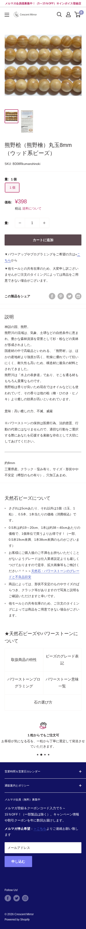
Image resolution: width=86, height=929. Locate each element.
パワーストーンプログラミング (23, 682)
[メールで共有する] (78, 296)
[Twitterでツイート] (69, 296)
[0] (77, 14)
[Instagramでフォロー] (25, 898)
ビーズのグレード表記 (62, 659)
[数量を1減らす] (20, 223)
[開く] (59, 14)
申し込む (18, 861)
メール (54, 741)
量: (7, 223)
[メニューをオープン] (7, 15)
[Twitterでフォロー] (16, 898)
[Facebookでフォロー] (8, 898)
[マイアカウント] (68, 14)
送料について (32, 208)
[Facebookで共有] (52, 296)
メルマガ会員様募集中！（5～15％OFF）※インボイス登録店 (43, 3)
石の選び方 (43, 702)
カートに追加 (43, 240)
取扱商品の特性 (24, 660)
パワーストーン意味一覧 (62, 682)
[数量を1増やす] (44, 223)
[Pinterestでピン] (61, 296)
